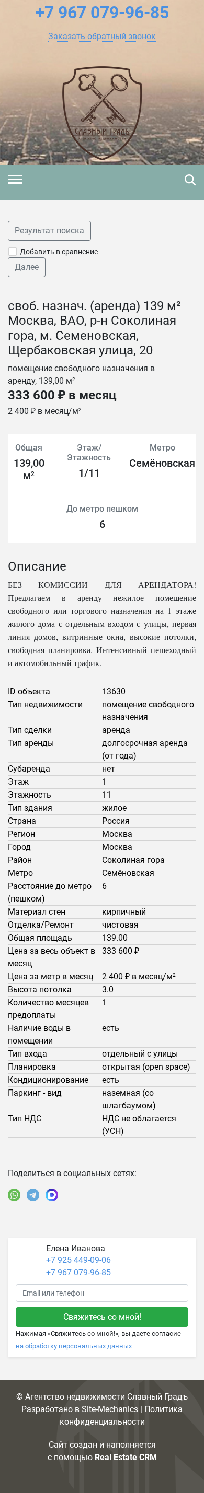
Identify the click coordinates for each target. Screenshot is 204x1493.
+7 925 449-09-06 (78, 1260)
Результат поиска (49, 230)
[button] (102, 36)
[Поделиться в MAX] (52, 1195)
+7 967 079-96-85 (78, 1272)
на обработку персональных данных (74, 1346)
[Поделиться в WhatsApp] (14, 1195)
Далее (27, 267)
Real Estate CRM (126, 1457)
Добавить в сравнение (59, 251)
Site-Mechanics (110, 1409)
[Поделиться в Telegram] (33, 1195)
